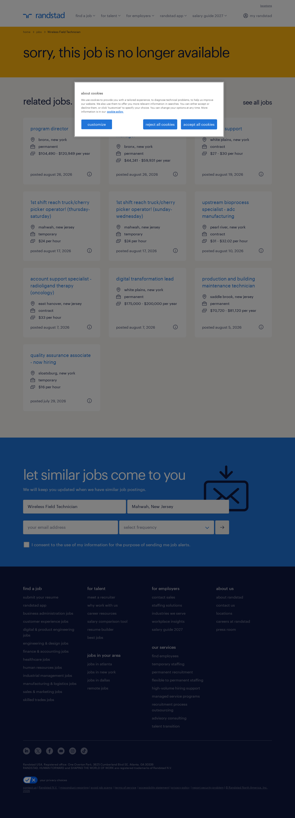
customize (97, 124)
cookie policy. (115, 111)
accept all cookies (199, 124)
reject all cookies (160, 124)
